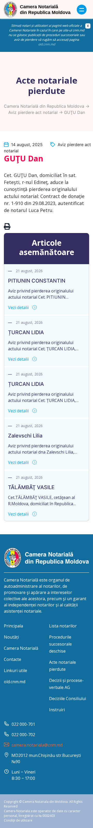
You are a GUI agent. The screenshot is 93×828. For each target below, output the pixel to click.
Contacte (12, 659)
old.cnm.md (46, 44)
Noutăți (11, 637)
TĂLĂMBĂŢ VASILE (31, 487)
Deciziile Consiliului (67, 698)
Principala (13, 626)
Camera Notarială (21, 648)
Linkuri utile (15, 670)
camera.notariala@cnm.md (37, 745)
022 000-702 (23, 734)
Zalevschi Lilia (25, 436)
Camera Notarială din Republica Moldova (44, 106)
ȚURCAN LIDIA (26, 332)
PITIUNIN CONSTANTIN (36, 281)
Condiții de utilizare (18, 820)
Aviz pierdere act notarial (33, 112)
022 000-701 (23, 724)
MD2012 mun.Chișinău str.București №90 (46, 758)
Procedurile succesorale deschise (60, 644)
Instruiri (57, 710)
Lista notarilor (63, 626)
